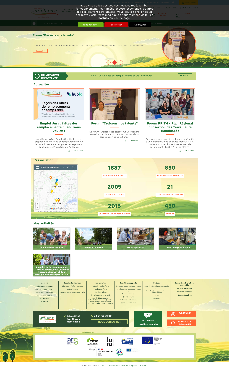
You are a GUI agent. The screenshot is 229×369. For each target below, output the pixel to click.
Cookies (103, 17)
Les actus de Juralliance (184, 322)
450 (170, 208)
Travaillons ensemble (148, 322)
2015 (114, 208)
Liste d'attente (72, 289)
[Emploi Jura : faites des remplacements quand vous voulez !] (59, 105)
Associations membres (44, 292)
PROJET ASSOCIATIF (44, 295)
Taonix (104, 365)
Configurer (140, 24)
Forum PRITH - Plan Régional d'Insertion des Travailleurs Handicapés (170, 127)
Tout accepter (91, 24)
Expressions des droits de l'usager (128, 286)
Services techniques (128, 303)
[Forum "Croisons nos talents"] (179, 45)
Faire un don (185, 313)
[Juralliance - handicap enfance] (93, 239)
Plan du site (114, 365)
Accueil (44, 283)
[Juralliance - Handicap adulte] (135, 239)
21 (169, 189)
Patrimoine (157, 299)
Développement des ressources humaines (129, 290)
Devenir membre (184, 292)
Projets (156, 283)
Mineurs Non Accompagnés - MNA (72, 292)
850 (170, 170)
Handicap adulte (135, 247)
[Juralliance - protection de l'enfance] (51, 239)
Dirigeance (44, 301)
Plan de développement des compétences (156, 292)
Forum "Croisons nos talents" (114, 123)
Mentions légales (129, 365)
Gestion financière (128, 294)
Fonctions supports (128, 283)
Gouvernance (44, 298)
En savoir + (40, 51)
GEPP (157, 296)
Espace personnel (184, 288)
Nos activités (100, 283)
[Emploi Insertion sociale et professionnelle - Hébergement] (177, 239)
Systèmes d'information (128, 300)
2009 (114, 189)
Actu (41, 84)
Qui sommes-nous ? (44, 286)
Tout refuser (116, 24)
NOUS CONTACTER (109, 321)
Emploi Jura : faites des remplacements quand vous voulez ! (122, 75)
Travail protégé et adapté (177, 247)
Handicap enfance (94, 247)
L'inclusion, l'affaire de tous (72, 286)
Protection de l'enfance (51, 247)
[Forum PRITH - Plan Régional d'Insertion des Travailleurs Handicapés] (170, 105)
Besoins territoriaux (72, 283)
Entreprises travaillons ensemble (185, 284)
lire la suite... (78, 150)
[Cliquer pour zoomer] (55, 187)
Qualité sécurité (129, 297)
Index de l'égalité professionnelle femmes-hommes (156, 287)
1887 (114, 170)
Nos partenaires (185, 295)
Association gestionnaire (44, 289)
